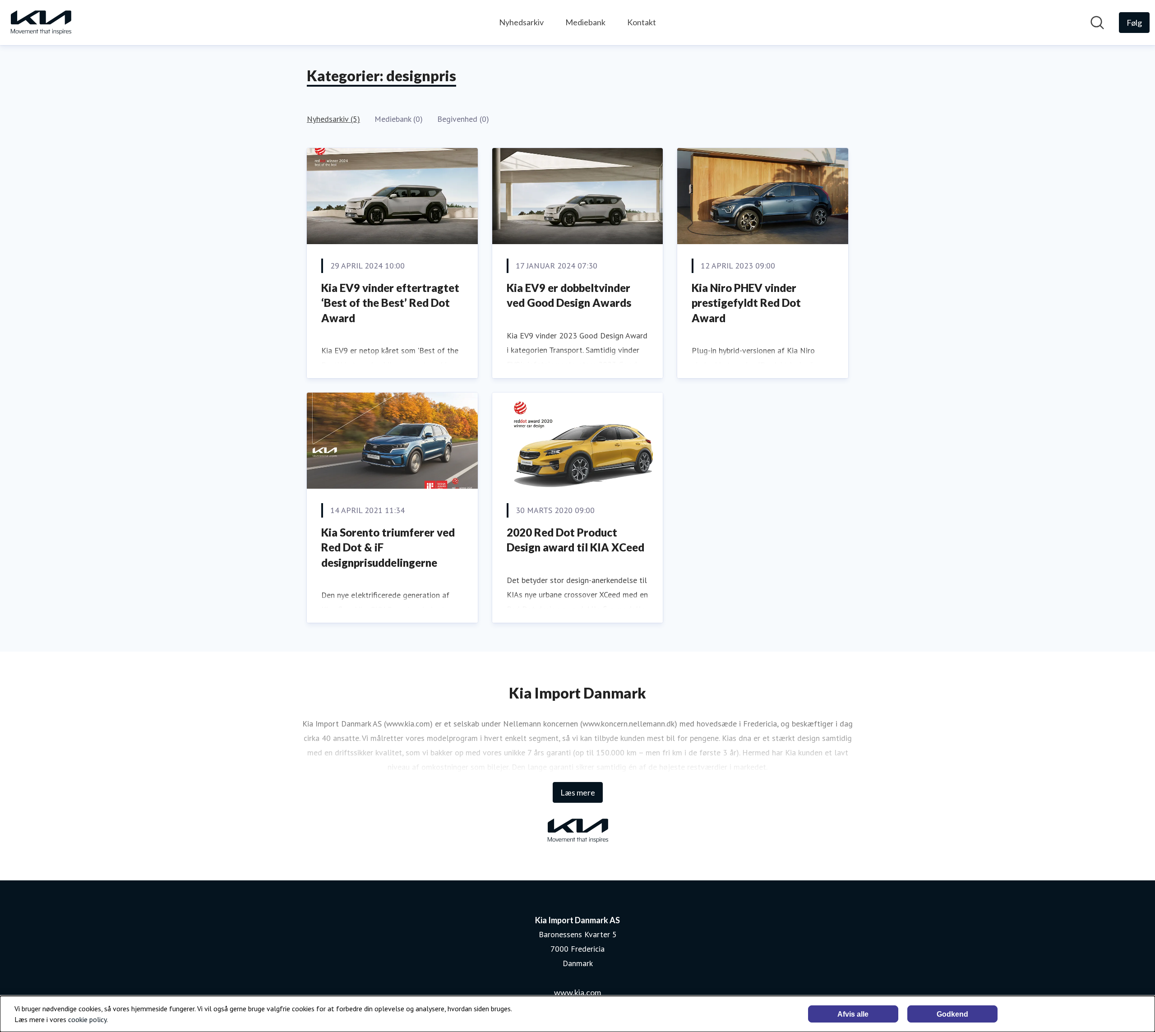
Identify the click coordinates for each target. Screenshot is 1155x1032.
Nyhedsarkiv (521, 22)
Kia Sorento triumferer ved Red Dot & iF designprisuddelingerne (388, 547)
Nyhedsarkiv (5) (333, 119)
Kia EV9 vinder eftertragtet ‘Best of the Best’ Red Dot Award (390, 302)
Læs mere (577, 792)
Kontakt (641, 22)
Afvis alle (853, 1014)
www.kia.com (577, 992)
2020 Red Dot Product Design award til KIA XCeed (575, 540)
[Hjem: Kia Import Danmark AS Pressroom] (40, 22)
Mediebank (585, 22)
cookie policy (87, 1019)
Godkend (952, 1014)
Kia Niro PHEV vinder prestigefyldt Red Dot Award (746, 302)
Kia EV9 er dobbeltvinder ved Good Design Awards (569, 295)
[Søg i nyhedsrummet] (1097, 22)
